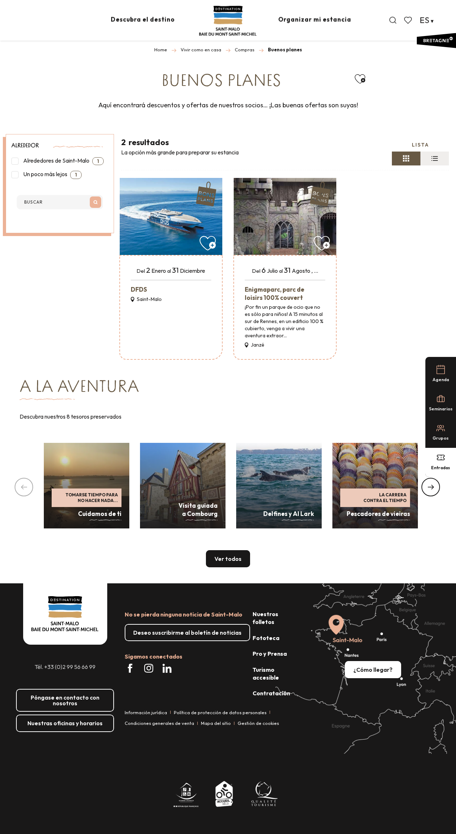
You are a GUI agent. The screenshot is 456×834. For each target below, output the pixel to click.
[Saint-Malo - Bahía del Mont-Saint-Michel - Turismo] (227, 21)
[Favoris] (409, 20)
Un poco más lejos (49, 174)
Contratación (271, 693)
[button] (393, 20)
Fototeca (266, 637)
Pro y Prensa (270, 653)
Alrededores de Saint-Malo (60, 160)
